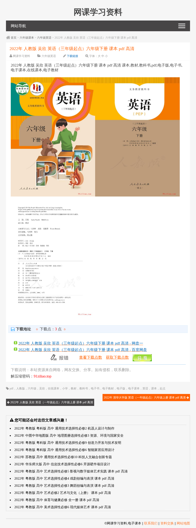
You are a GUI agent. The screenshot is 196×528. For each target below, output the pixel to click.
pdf (11, 388)
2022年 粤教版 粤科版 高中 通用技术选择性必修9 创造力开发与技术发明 (67, 443)
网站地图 (183, 523)
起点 (162, 388)
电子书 (95, 388)
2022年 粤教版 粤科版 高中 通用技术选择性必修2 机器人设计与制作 (64, 428)
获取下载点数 (117, 357)
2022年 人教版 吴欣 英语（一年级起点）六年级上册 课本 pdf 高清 (51, 402)
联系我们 (151, 523)
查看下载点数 (90, 357)
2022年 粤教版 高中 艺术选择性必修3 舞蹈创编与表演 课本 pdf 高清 (64, 485)
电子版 (121, 388)
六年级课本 (27, 37)
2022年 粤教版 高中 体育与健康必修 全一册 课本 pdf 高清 (56, 500)
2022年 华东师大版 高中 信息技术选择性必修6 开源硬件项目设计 (62, 464)
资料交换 (167, 523)
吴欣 (42, 388)
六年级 (32, 388)
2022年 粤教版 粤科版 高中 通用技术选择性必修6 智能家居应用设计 (64, 450)
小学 (65, 388)
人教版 (20, 388)
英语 (145, 388)
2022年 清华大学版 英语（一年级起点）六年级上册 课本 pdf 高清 (145, 397)
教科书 (83, 388)
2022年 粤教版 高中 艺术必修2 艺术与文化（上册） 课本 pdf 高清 (62, 493)
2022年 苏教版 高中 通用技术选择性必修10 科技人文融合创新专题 (63, 457)
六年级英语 (44, 37)
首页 (13, 37)
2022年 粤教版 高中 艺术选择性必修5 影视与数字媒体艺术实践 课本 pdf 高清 (71, 471)
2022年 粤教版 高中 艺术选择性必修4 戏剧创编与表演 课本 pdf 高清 (64, 478)
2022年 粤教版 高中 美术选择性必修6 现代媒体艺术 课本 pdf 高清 (62, 507)
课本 (154, 388)
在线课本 (53, 388)
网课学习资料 (21, 56)
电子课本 (134, 388)
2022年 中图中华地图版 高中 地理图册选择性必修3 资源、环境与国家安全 (69, 435)
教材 (73, 388)
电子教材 (108, 388)
